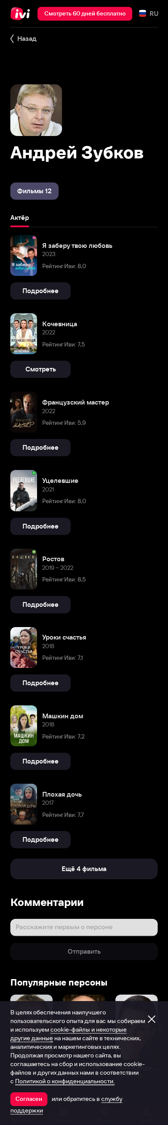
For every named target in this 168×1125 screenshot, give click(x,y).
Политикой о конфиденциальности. (65, 1081)
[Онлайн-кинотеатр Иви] (22, 13)
